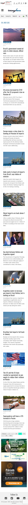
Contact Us (8, 16)
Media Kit (15, 16)
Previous (4, 433)
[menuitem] (2, 16)
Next (11, 435)
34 (6, 435)
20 (24, 433)
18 (16, 433)
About (2, 16)
